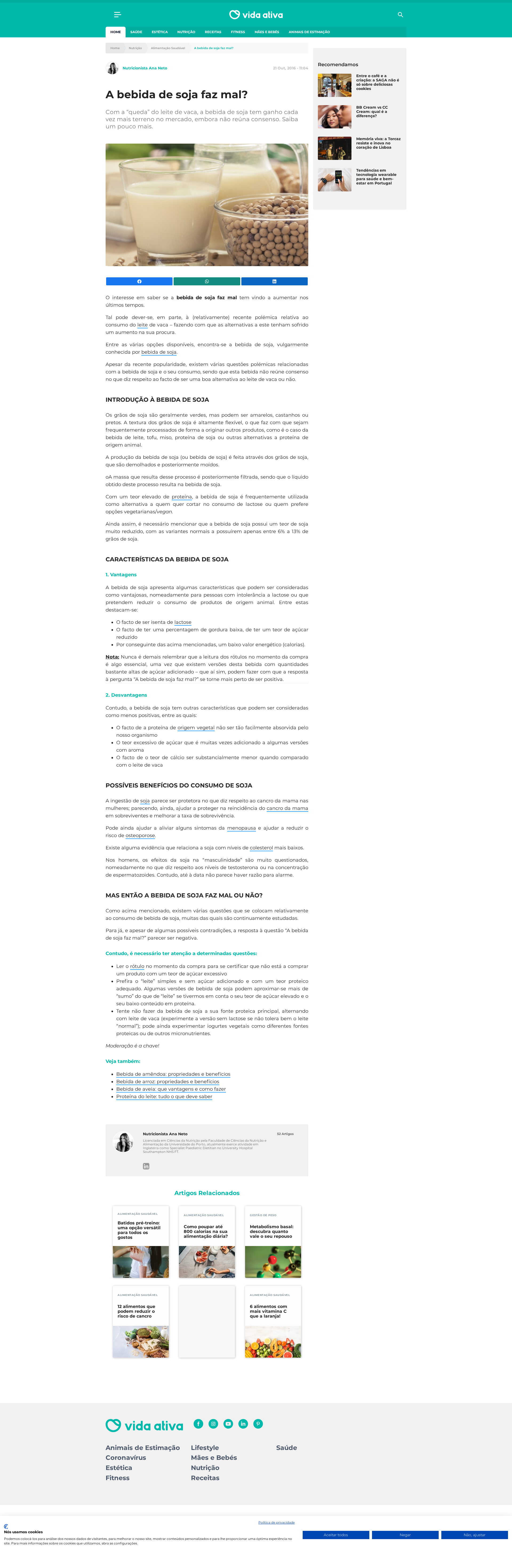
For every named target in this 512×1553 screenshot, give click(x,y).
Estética (160, 32)
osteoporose (140, 835)
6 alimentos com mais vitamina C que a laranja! (268, 1311)
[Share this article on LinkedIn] (274, 281)
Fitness (238, 32)
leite (142, 325)
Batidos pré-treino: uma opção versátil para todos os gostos (139, 1230)
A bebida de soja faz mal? (213, 48)
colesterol (261, 848)
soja (145, 801)
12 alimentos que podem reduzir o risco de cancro (136, 1311)
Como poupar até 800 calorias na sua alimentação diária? (206, 1231)
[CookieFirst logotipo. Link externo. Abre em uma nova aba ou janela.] (6, 1526)
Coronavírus (126, 1457)
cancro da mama (287, 808)
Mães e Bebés (267, 32)
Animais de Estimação (309, 32)
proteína (182, 497)
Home (115, 32)
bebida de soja (159, 352)
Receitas (213, 32)
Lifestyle (205, 1448)
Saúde (136, 32)
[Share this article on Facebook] (139, 281)
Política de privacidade (276, 1522)
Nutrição (186, 32)
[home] (256, 14)
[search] (400, 15)
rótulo (137, 966)
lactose (182, 622)
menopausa (241, 828)
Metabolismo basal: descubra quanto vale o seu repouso (271, 1231)
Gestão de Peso (263, 1215)
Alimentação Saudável (168, 48)
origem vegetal (196, 728)
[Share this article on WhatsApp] (207, 281)
